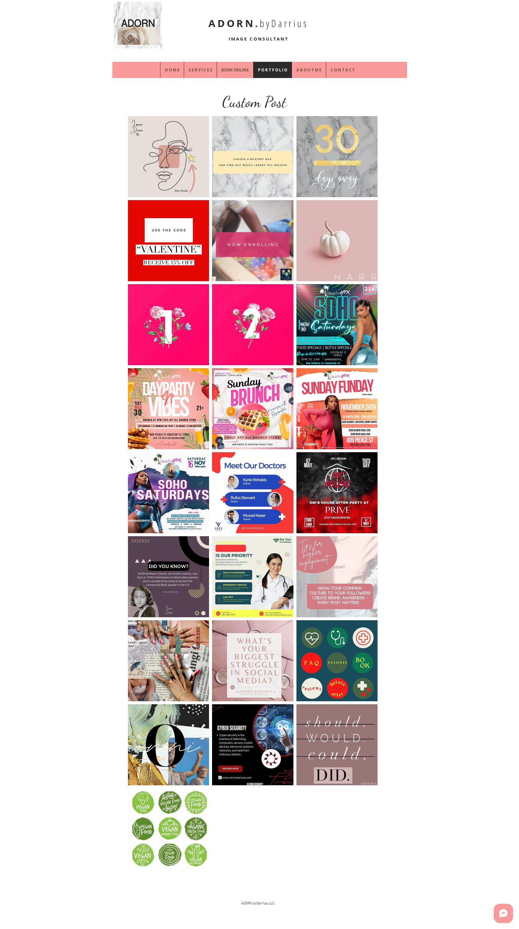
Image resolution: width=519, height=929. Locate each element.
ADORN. (258, 23)
